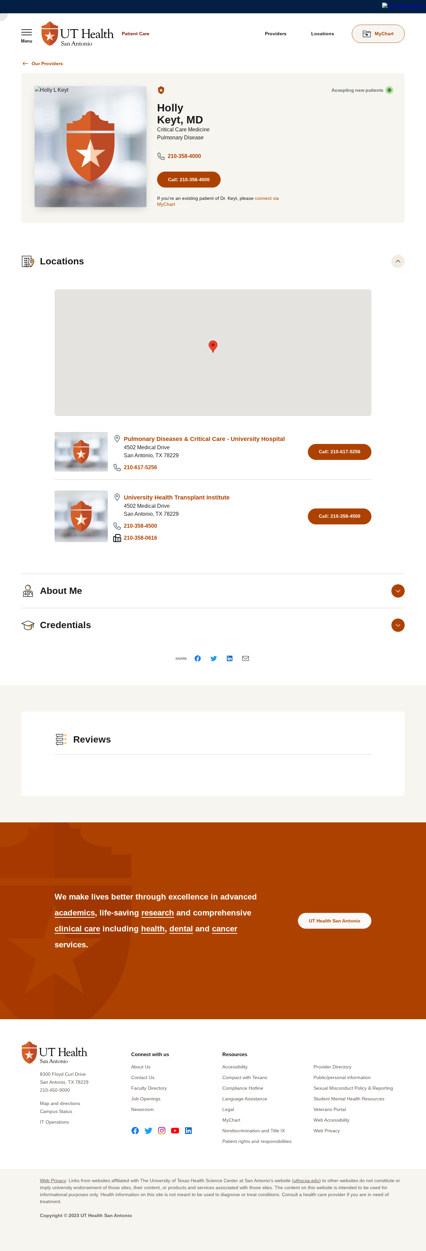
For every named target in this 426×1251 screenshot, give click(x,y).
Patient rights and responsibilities (257, 1141)
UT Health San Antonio (334, 920)
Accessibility (235, 1066)
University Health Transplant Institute (177, 497)
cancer (224, 928)
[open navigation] (26, 36)
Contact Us (142, 1077)
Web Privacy (327, 1130)
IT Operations (54, 1122)
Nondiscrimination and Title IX (253, 1130)
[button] (213, 347)
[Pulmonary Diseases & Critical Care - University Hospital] (81, 452)
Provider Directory (332, 1066)
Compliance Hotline (242, 1088)
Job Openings (145, 1098)
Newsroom (142, 1109)
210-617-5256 (140, 467)
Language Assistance (244, 1098)
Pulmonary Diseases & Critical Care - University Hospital (204, 439)
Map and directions (60, 1103)
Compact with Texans (244, 1077)
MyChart (231, 1120)
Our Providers (47, 63)
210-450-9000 (55, 1090)
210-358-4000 (184, 156)
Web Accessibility (331, 1120)
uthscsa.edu (306, 1180)
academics (75, 912)
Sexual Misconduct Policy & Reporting (353, 1088)
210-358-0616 (140, 538)
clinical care (77, 928)
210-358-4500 (140, 526)
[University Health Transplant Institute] (81, 516)
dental (181, 928)
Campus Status (56, 1111)
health (153, 928)
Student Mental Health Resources (349, 1098)
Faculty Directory (149, 1088)
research (157, 912)
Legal (228, 1109)
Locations (322, 33)
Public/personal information (342, 1077)
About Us (140, 1066)
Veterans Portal (330, 1109)
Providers (276, 33)
